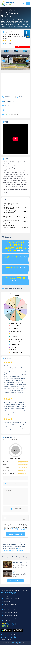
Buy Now (6, 110)
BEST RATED (4, 9)
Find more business (15, 581)
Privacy (3, 639)
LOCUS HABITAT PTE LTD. (20, 562)
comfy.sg (7, 105)
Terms (10, 639)
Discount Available (23, 47)
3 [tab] (16, 67)
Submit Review (14, 534)
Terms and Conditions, (17, 528)
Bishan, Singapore (10, 592)
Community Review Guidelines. (18, 530)
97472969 (22, 97)
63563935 (7, 97)
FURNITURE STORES (20, 9)
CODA (14, 571)
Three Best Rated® (17, 642)
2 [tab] (15, 67)
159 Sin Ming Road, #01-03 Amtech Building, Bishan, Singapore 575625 (13, 36)
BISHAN (11, 9)
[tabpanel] (15, 60)
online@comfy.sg (9, 101)
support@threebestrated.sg (14, 634)
